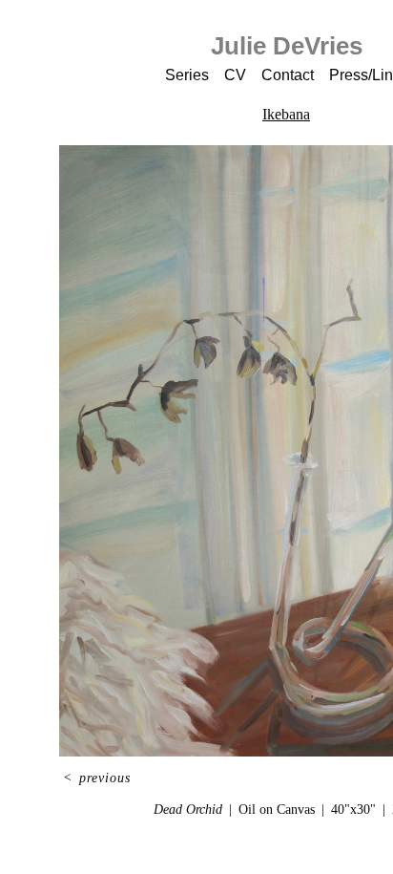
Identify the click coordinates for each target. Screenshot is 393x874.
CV (235, 75)
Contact (287, 75)
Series (187, 75)
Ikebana (286, 114)
